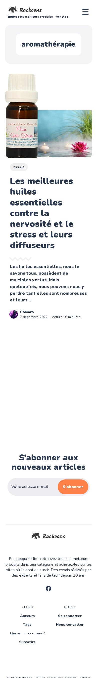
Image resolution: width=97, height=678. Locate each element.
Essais (19, 167)
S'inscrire (27, 642)
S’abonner (73, 487)
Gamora (27, 312)
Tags (27, 624)
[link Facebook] (48, 590)
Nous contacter (70, 624)
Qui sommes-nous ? (27, 633)
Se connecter (70, 616)
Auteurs (27, 616)
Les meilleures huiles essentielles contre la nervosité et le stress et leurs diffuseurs (41, 213)
